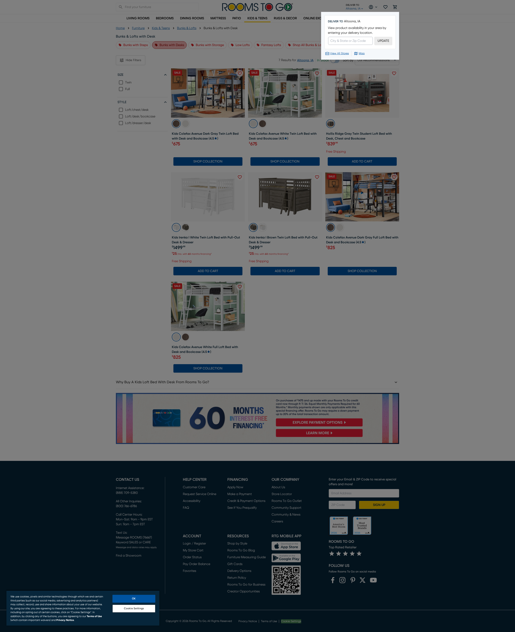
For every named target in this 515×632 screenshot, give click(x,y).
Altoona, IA (352, 21)
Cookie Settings (134, 608)
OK (134, 598)
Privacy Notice (65, 620)
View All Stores (339, 53)
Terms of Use (94, 616)
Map (362, 53)
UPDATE (383, 40)
